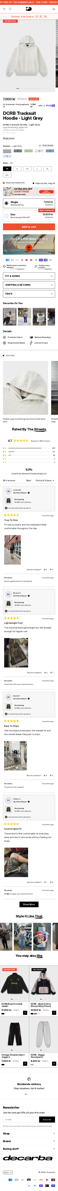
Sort (29, 481)
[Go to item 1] (17, 88)
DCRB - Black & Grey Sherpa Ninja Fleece (41, 1005)
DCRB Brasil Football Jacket (11, 1005)
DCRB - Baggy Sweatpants (38, 1056)
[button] (47, 145)
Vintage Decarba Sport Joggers (13, 1056)
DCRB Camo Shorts (22, 502)
